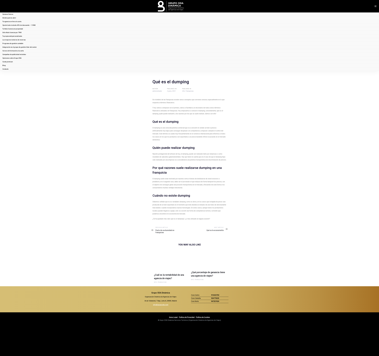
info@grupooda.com (160, 305)
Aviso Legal (173, 317)
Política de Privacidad (187, 317)
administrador (157, 91)
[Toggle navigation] (358, 6)
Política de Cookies (203, 317)
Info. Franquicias (188, 91)
